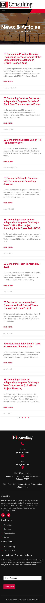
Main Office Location (22, 473)
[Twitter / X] (8, 515)
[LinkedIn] (3, 515)
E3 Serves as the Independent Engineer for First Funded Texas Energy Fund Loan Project (20, 305)
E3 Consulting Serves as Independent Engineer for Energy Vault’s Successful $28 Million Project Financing (21, 384)
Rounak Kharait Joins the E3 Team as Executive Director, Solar (21, 345)
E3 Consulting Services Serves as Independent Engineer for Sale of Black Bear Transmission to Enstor (21, 101)
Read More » (8, 82)
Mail (22, 461)
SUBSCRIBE (9, 586)
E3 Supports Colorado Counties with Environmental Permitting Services (20, 181)
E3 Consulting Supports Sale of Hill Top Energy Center (22, 141)
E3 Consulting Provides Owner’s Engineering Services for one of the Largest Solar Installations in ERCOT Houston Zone (22, 58)
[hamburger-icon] (3, 11)
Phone (22, 449)
